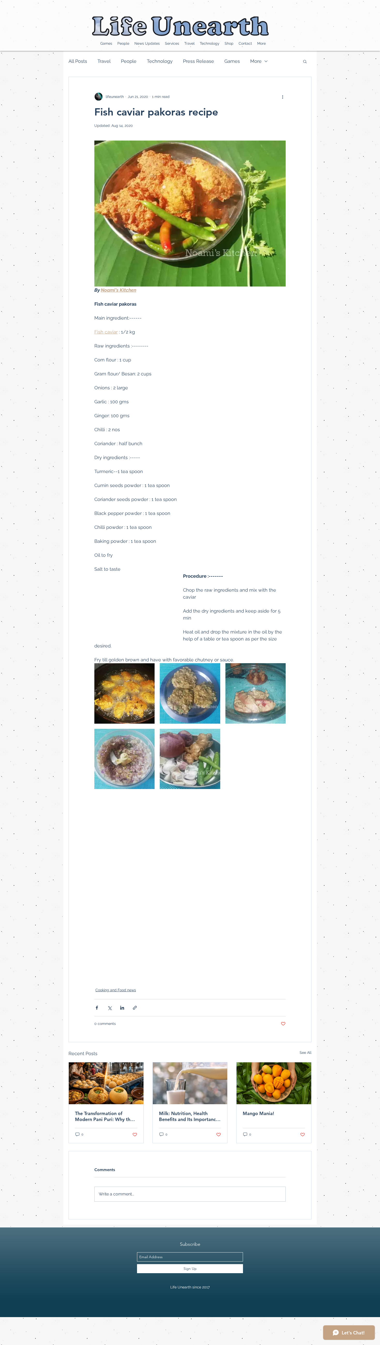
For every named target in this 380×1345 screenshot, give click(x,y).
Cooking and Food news (115, 990)
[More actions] (282, 97)
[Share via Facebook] (96, 1007)
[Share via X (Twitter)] (109, 1007)
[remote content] (133, 605)
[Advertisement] (94, 1328)
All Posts (78, 61)
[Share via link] (134, 1007)
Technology (160, 61)
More (256, 61)
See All (305, 1052)
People (128, 61)
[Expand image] (124, 693)
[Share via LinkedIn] (122, 1007)
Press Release (198, 61)
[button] (304, 61)
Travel (104, 61)
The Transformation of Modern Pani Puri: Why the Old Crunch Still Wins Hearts (105, 1116)
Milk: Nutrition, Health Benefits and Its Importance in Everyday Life (188, 1116)
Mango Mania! (258, 1113)
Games (232, 61)
